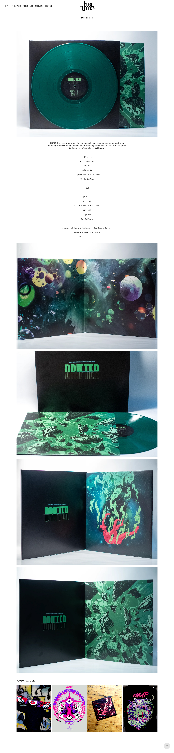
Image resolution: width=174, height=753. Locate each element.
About (25, 6)
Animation (16, 6)
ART (31, 6)
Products (39, 6)
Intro (7, 6)
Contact (48, 6)
